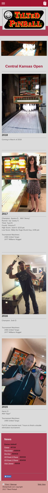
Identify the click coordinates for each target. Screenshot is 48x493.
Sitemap (13, 484)
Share (8, 476)
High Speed (8, 463)
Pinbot (6, 447)
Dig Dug (7, 454)
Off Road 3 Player (11, 457)
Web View (42, 484)
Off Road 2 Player (11, 460)
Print (7, 484)
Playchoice (8, 451)
